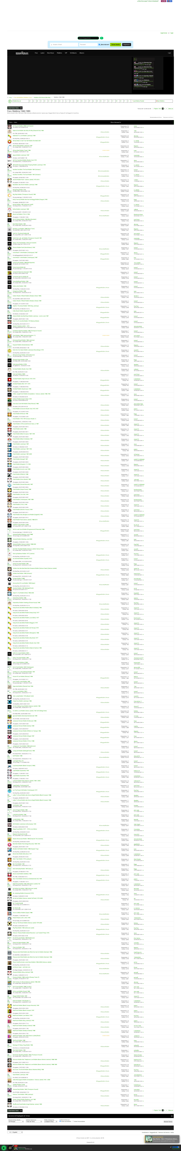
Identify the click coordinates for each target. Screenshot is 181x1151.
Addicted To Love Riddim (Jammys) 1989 (24, 135)
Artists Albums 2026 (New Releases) (142, 72)
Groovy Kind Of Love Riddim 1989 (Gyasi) (24, 583)
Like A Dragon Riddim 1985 (20, 810)
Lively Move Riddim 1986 (19, 814)
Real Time (143, 88)
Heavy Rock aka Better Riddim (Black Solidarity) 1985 (27, 607)
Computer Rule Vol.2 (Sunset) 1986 (22, 272)
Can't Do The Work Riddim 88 (21, 233)
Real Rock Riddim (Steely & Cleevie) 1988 (24, 1025)
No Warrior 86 (16, 908)
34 (128, 229)
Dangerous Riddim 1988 (19, 291)
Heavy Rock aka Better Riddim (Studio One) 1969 (26, 643)
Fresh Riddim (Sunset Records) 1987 (23, 484)
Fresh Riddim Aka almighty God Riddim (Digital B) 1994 (28, 514)
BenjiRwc (17, 704)
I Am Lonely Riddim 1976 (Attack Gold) (23, 696)
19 (128, 364)
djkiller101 (17, 365)
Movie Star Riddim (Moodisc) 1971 (22, 854)
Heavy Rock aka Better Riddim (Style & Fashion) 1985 (27, 648)
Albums (81, 53)
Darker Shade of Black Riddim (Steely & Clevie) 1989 (27, 301)
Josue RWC (18, 234)
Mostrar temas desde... (14, 1120)
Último (170, 108)
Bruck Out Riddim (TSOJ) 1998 (21, 214)
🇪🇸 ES (169, 1)
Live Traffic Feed (144, 59)
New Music (50, 53)
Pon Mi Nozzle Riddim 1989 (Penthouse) (24, 938)
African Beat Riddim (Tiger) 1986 (22, 150)
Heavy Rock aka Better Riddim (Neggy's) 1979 (25, 622)
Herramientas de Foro (155, 117)
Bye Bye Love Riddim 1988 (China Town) (24, 228)
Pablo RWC (17, 361)
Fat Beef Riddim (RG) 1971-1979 (21, 384)
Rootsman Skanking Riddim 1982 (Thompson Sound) (27, 1055)
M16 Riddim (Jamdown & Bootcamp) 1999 (24, 824)
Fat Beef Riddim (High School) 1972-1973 (24, 378)
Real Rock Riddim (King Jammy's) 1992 (23, 1020)
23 (128, 136)
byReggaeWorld (19, 255)
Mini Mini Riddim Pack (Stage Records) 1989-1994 (26, 844)
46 (128, 146)
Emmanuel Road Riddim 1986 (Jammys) (24, 340)
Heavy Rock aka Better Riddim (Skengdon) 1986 (26, 633)
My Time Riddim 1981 (19, 864)
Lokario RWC (18, 561)
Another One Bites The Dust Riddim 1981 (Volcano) (27, 169)
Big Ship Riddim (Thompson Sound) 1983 (24, 194)
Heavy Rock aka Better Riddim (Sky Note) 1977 (25, 638)
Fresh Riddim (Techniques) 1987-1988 (23, 499)
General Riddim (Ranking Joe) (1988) (23, 534)
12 (128, 281)
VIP (66, 53)
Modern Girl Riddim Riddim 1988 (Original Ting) (25, 849)
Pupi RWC (17, 545)
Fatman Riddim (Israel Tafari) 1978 (22, 399)
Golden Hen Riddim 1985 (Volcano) (22, 573)
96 (128, 126)
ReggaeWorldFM (175, 1148)
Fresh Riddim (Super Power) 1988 (22, 489)
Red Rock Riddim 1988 (19, 1040)
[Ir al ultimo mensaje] (143, 127)
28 (128, 233)
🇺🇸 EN (163, 1)
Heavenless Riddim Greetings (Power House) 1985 (26, 602)
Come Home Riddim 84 (19, 267)
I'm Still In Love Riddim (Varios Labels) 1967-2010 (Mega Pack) (30, 710)
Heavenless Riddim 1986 (19, 598)
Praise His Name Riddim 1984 (21, 942)
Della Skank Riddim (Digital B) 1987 (22, 311)
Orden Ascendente (66, 1121)
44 (128, 335)
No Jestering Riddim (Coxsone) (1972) (23, 893)
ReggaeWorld (153, 1132)
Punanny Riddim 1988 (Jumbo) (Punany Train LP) (26, 977)
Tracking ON (149, 88)
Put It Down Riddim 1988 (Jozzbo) (22, 986)
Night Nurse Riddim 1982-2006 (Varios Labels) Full (26, 884)
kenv (16, 158)
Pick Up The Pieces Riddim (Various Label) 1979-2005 (27, 922)
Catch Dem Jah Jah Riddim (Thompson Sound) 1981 (27, 238)
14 (128, 316)
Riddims (59, 53)
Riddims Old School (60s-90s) (42, 97)
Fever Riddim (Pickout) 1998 (20, 413)
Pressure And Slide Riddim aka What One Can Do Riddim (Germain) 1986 (32, 952)
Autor (15, 122)
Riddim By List (17, 101)
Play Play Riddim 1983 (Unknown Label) (23, 928)
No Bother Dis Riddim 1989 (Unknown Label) (25, 888)
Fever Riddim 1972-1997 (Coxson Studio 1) (24, 418)
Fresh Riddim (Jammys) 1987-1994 (22, 449)
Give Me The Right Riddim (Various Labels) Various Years (28, 549)
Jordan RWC (18, 147)
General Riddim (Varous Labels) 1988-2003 (24, 544)
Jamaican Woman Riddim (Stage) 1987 (23, 736)
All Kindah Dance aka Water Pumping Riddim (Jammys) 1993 (29, 165)
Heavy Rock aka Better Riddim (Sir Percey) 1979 (26, 628)
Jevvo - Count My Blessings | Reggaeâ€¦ (142, 64)
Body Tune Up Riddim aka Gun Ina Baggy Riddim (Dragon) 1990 (30, 199)
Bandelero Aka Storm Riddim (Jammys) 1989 (25, 184)
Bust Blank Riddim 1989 (19, 224)
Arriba (172, 1132)
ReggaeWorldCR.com (20, 327)
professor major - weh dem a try (21, 967)
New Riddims (160, 101)
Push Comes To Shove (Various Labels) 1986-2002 (26, 982)
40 (128, 711)
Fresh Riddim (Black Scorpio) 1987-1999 (24, 434)
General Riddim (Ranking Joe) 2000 (22, 539)
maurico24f (18, 212)
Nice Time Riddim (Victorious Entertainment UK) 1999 (27, 878)
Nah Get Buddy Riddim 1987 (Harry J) (23, 868)
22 (128, 224)
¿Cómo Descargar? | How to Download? (148, 1)
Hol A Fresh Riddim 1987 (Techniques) (23, 667)
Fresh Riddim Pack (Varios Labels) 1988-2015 (25, 519)
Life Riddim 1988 (17, 805)
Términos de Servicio (164, 1132)
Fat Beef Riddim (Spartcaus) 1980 (22, 389)
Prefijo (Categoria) (49, 1120)
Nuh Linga (17, 244)
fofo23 (16, 143)
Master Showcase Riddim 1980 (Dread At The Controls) (28, 838)
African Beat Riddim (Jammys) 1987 (22, 145)
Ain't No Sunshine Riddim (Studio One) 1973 (25, 160)
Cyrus (16, 166)
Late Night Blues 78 (18, 761)
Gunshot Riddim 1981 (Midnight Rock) (23, 588)
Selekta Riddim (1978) (19, 1084)
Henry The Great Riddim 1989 (21, 657)
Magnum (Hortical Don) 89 (20, 834)
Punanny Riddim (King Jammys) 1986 (23, 972)
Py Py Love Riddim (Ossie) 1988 (21, 991)
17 (128, 160)
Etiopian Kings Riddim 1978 (20, 359)
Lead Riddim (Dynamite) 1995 (21, 770)
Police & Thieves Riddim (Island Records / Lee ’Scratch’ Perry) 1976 (31, 933)
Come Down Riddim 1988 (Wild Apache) (24, 262)
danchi (16, 264)
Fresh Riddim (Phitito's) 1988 (20, 474)
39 (128, 155)
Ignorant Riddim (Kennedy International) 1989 (25, 716)
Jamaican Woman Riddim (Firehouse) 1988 (24, 721)
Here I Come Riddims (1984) (20, 662)
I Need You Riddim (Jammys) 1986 (22, 701)
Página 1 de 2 (157, 108)
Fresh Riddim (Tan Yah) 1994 (20, 494)
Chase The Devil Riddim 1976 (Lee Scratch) (24, 242)
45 (128, 209)
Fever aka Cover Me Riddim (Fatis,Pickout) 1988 (26, 403)
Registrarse (163, 33)
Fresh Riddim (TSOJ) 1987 (20, 504)
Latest (42, 53)
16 (128, 494)
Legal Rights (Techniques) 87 (21, 785)
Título (10, 122)
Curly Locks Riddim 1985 (19, 286)
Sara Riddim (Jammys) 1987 (20, 1074)
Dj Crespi (17, 536)
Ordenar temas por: (31, 1120)
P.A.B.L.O (17, 1048)
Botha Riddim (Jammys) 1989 (21, 209)
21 (128, 291)
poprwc (16, 151)
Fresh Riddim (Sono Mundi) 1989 (22, 479)
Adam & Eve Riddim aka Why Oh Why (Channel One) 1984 (28, 130)
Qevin (16, 396)
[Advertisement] (63, 15)
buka (16, 1086)
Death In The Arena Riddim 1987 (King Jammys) (26, 306)
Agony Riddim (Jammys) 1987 (21, 155)
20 (128, 199)
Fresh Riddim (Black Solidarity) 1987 (23, 439)
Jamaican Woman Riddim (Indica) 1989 (23, 726)
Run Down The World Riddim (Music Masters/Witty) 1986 (28, 1069)
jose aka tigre (18, 197)
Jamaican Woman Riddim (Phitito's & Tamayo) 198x (27, 731)
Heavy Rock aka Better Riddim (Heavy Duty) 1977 (26, 612)
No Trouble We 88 (18, 903)
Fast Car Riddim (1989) (19, 374)
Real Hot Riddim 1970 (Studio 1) (21, 1000)
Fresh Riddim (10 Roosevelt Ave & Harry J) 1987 (26, 424)
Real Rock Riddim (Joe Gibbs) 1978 (22, 1015)
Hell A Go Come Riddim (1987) (21, 653)
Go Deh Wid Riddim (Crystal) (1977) (22, 558)
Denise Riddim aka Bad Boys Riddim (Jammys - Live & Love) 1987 (31, 316)
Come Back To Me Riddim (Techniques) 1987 (25, 252)
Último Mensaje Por (115, 122)
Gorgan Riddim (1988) (19, 578)
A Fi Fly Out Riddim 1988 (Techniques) (23, 126)
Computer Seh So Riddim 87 (20, 276)
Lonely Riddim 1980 (18, 819)
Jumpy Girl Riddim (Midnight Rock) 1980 (24, 750)
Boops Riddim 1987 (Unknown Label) (23, 204)
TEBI (16, 133)
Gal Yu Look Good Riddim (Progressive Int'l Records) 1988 (28, 529)
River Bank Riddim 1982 (19, 1050)
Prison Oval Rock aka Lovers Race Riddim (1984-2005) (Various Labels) (32, 962)
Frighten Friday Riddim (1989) (21, 524)
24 (128, 544)
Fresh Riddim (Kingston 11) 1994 (22, 464)
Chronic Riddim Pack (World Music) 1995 (24, 247)
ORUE (16, 127)
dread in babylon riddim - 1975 (21, 326)
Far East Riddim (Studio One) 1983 (22, 369)
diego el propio (18, 970)
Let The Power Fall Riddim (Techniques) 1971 (25, 790)
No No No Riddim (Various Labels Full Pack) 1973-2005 (28, 898)
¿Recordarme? (104, 44)
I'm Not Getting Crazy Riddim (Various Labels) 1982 (27, 706)
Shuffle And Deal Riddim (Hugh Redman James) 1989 (27, 1104)
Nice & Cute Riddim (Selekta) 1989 (22, 873)
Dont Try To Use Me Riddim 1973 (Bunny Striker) (26, 321)
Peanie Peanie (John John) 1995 (21, 917)
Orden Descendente (79, 1121)
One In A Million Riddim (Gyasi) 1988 (22, 912)
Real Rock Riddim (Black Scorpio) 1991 (23, 1010)
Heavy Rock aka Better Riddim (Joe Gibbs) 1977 (26, 617)
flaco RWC (17, 191)
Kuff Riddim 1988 (17, 756)
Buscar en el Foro (167, 117)
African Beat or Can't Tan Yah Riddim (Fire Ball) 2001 (27, 140)
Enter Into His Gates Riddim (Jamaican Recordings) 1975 (28, 350)
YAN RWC (17, 955)
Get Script (138, 88)
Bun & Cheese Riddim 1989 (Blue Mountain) (24, 219)
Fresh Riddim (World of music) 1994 (22, 509)
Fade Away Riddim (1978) (20, 364)
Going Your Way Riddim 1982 (21, 563)
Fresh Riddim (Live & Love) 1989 (21, 469)
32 (128, 190)
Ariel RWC (17, 230)
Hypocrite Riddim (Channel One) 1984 (23, 686)
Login (172, 33)
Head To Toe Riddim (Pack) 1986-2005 (23, 593)
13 (128, 170)
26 (128, 716)
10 (128, 345)
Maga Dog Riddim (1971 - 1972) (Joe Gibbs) (25, 829)
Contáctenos (145, 1132)
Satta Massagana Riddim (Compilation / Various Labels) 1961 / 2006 (31, 1079)
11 (128, 214)
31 (128, 454)
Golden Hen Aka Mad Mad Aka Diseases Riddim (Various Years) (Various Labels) (35, 568)
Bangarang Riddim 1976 (19, 189)
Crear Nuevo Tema (12, 108)
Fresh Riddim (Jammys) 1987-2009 (22, 454)
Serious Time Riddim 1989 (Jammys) (23, 1094)
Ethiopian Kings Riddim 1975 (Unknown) (24, 355)
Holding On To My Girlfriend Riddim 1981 (24, 671)
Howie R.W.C (18, 161)
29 (128, 296)
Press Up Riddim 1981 (19, 947)
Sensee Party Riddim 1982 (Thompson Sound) (25, 1089)
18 (128, 185)
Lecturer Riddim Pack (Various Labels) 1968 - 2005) (27, 780)
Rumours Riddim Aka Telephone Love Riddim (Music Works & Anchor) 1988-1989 (35, 1059)
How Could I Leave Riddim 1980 (21, 681)
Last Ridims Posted (138, 101)
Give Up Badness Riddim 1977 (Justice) (23, 553)
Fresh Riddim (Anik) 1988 (19, 429)
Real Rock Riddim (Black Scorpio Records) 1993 (26, 1005)
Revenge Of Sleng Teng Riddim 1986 (23, 1045)
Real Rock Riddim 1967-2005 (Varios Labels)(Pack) (26, 1035)
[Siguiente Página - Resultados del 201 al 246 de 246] (166, 109)
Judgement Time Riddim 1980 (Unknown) (24, 746)
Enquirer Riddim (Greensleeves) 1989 (23, 345)
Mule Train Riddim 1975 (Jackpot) (22, 859)
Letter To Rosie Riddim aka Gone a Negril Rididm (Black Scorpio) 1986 (32, 795)
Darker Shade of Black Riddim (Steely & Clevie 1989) (27, 296)
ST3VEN (17, 347)
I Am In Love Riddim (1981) (20, 691)
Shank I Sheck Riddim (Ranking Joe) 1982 (24, 1099)
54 (128, 529)
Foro (36, 53)
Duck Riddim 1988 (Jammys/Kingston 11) (24, 335)
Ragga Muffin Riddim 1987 (20, 996)
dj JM (16, 589)
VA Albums (73, 53)
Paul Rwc (17, 138)
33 (128, 219)
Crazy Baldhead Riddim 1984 (20, 281)
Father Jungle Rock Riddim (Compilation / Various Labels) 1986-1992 (31, 394)
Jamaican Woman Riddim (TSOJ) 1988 (23, 741)
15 (128, 180)
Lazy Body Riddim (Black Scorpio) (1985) (24, 765)
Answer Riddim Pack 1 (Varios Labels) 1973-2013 (26, 179)
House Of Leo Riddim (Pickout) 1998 (23, 676)
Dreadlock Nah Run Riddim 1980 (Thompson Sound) (27, 330)
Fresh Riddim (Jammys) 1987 (21, 444)
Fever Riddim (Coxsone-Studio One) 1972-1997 (25, 408)
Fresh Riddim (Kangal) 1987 (20, 459)
